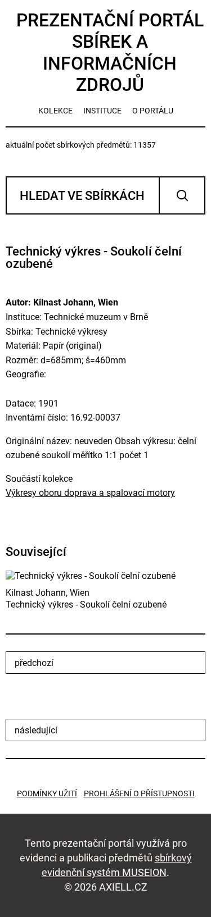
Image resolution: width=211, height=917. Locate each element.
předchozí (34, 663)
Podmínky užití (47, 793)
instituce (102, 110)
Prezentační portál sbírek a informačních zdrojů (110, 52)
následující (36, 730)
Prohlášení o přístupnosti (139, 793)
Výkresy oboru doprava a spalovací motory (90, 492)
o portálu (152, 110)
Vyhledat (182, 195)
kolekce (55, 110)
